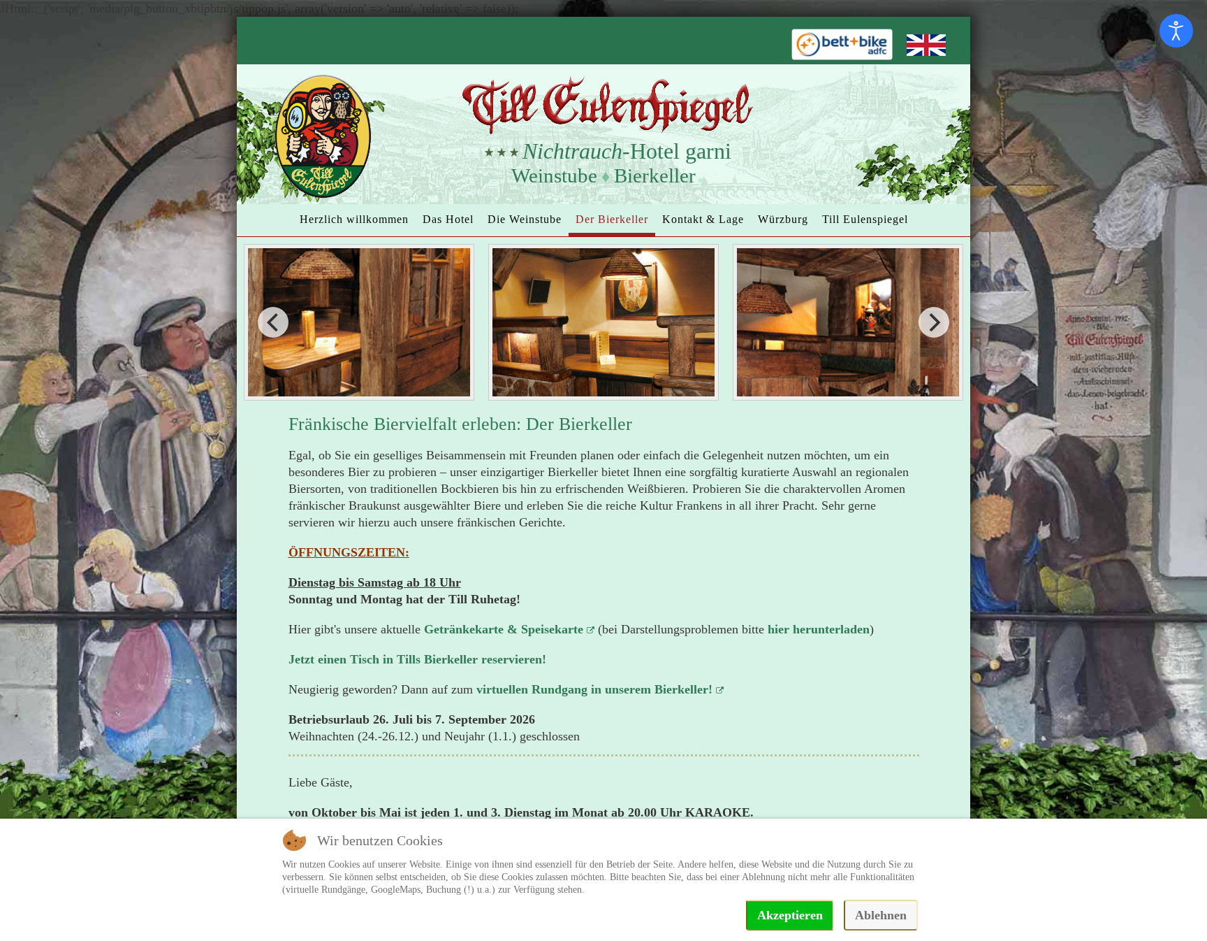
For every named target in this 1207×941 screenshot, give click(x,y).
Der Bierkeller (612, 219)
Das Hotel (448, 219)
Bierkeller (655, 175)
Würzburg (783, 219)
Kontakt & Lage (703, 219)
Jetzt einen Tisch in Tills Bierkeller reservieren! (417, 659)
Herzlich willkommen (354, 219)
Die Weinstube (525, 219)
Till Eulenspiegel (865, 219)
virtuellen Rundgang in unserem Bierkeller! (594, 689)
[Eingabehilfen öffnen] (1176, 31)
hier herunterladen (819, 629)
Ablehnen (881, 915)
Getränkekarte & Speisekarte (503, 629)
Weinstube (554, 175)
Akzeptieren (790, 915)
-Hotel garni (626, 151)
